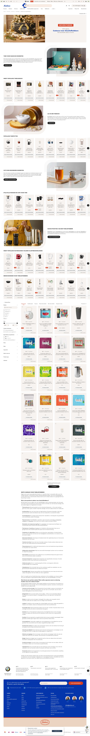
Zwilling (23, 706)
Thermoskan (58, 231)
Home (8, 706)
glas (40, 174)
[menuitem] (5, 9)
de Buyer (23, 708)
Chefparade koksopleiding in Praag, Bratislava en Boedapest (57, 706)
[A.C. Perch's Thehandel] (66, 73)
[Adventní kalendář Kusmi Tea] (24, 28)
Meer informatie (40, 732)
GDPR (37, 705)
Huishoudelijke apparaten (12, 699)
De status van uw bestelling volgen (57, 708)
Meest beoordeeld (42, 303)
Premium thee (8, 65)
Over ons (52, 714)
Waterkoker (50, 231)
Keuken (8, 695)
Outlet (8, 708)
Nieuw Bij (77, 8)
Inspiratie (70, 8)
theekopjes (30, 521)
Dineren (8, 697)
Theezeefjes (82, 231)
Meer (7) (5, 318)
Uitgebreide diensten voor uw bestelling (42, 698)
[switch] (87, 732)
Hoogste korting (59, 303)
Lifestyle (8, 704)
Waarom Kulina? (54, 710)
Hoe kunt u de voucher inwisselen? (57, 712)
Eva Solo (23, 710)
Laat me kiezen (30, 733)
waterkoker (43, 524)
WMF (22, 695)
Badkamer (9, 702)
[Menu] (88, 726)
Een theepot (50, 116)
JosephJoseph (24, 704)
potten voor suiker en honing (53, 232)
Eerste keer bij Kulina (55, 699)
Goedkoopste (30, 303)
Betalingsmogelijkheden (40, 700)
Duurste (36, 303)
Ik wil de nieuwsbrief (76, 683)
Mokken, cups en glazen (10, 179)
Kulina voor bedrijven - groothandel (55, 703)
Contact (37, 707)
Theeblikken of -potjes (34, 528)
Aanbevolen (23, 303)
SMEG (23, 699)
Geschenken (83, 8)
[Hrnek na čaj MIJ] (66, 187)
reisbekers (24, 521)
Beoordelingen (53, 695)
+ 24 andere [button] (53, 486)
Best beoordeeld (51, 303)
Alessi (23, 697)
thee (65, 118)
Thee (22, 494)
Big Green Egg (24, 702)
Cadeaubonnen (54, 697)
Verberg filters (7, 302)
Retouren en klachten (40, 695)
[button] (53, 304)
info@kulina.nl (69, 705)
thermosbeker (71, 231)
